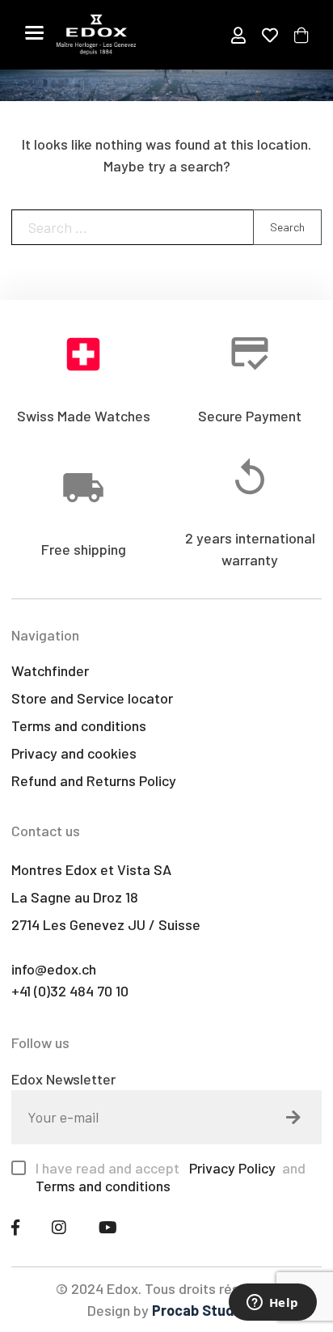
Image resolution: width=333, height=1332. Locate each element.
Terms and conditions (78, 725)
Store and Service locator (92, 698)
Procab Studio (199, 1310)
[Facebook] (15, 1227)
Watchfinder (50, 670)
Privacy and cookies (74, 753)
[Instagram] (59, 1227)
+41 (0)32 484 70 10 (70, 991)
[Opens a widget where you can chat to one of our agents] (272, 1303)
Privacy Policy (231, 1168)
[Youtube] (108, 1227)
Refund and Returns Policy (93, 780)
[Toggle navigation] (34, 32)
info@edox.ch (53, 969)
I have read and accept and (171, 1177)
